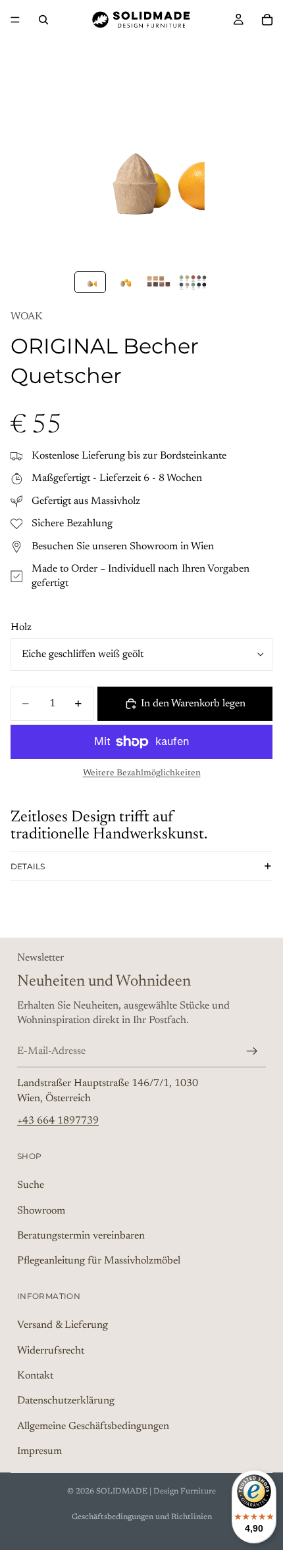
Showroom (41, 1211)
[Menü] (15, 20)
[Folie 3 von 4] (158, 282)
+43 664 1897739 (58, 1121)
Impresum (39, 1452)
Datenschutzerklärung (66, 1401)
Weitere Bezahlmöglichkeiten (142, 773)
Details (28, 866)
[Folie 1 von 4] (90, 282)
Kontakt (35, 1376)
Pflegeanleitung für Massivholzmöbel (98, 1261)
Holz (21, 627)
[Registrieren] (252, 1051)
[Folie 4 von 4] (192, 282)
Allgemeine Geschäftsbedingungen (93, 1426)
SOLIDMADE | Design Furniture (156, 1491)
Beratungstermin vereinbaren (81, 1236)
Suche (30, 1185)
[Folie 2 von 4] (124, 282)
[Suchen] (43, 19)
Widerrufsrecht (50, 1351)
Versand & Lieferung (62, 1326)
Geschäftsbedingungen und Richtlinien (142, 1517)
